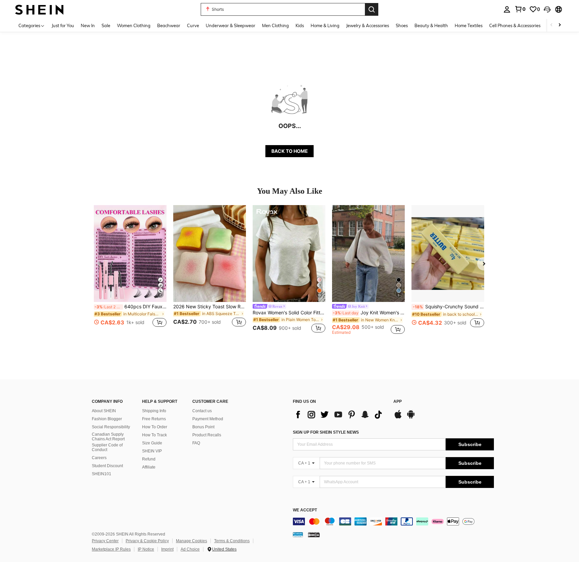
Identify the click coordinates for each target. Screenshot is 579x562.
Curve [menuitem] (193, 25)
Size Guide (152, 443)
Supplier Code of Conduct (107, 447)
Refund (148, 459)
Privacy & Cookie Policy (147, 541)
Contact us (202, 411)
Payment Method (207, 419)
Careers (99, 457)
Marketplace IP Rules (111, 549)
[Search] (371, 9)
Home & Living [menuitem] (325, 25)
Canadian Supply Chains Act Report (108, 436)
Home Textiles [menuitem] (468, 25)
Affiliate (148, 467)
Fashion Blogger (107, 419)
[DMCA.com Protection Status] (314, 534)
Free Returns (154, 419)
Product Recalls (206, 435)
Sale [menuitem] (106, 25)
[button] (547, 9)
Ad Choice (190, 549)
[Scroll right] (559, 25)
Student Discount (107, 465)
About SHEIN (104, 411)
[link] (520, 9)
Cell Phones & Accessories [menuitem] (514, 25)
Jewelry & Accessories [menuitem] (367, 25)
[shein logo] (39, 9)
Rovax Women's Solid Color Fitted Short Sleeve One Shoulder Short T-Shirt (289, 312)
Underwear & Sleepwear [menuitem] (230, 25)
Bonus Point (203, 427)
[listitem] (130, 270)
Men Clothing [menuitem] (275, 25)
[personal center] (507, 9)
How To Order (154, 427)
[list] (340, 415)
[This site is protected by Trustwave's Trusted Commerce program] (298, 534)
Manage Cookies (191, 541)
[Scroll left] (551, 25)
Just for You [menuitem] (63, 25)
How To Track (154, 435)
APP (397, 401)
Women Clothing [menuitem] (133, 25)
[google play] (410, 417)
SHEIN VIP (152, 451)
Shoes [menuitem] (402, 25)
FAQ (196, 443)
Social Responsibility (111, 427)
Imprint (167, 549)
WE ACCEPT (305, 510)
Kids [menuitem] (300, 25)
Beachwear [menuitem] (168, 25)
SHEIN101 (101, 474)
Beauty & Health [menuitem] (431, 25)
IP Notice (146, 549)
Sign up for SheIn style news (326, 432)
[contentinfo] (393, 521)
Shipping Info (154, 411)
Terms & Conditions (232, 541)
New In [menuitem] (88, 25)
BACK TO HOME (289, 151)
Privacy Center (105, 541)
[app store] (398, 417)
